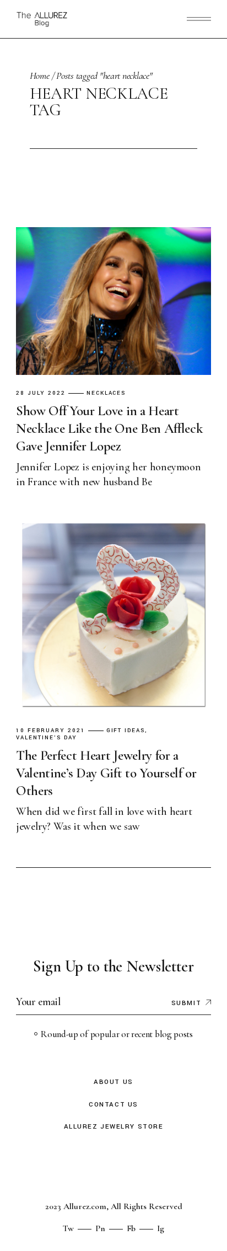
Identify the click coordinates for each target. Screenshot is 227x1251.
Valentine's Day (46, 738)
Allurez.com (84, 1206)
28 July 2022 (41, 393)
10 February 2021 (50, 731)
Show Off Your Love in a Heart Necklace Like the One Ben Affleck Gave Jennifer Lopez (109, 428)
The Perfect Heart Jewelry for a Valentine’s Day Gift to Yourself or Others (106, 773)
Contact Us (113, 1104)
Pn (100, 1228)
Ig (160, 1228)
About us (113, 1082)
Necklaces (106, 393)
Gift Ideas (125, 731)
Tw (68, 1228)
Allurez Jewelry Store (114, 1126)
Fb (131, 1228)
